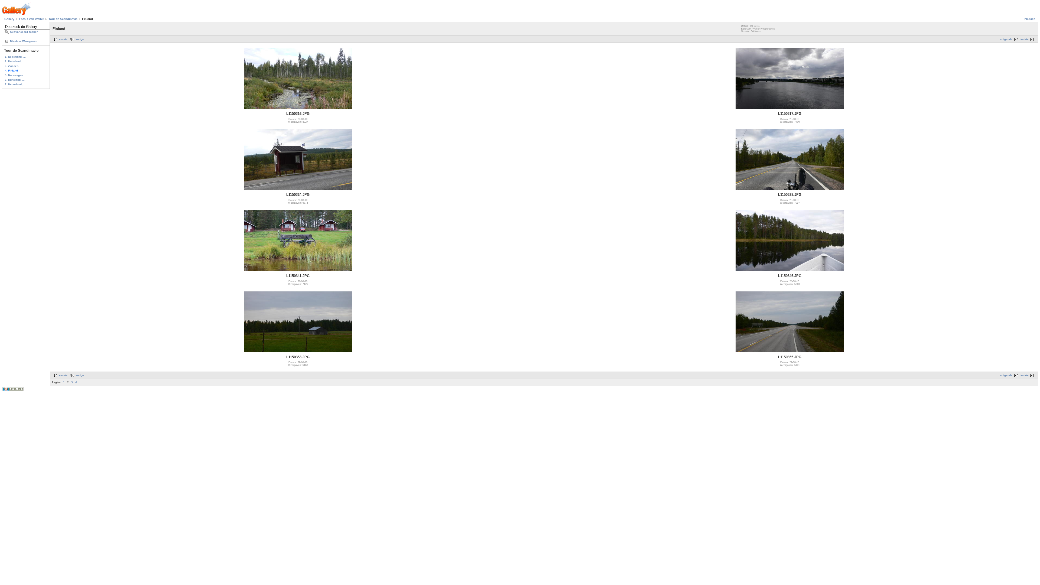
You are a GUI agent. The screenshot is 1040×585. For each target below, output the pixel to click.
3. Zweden (11, 65)
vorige (80, 39)
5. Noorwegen (14, 75)
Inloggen (1029, 18)
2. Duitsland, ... (15, 61)
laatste (1024, 39)
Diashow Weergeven (23, 41)
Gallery (9, 19)
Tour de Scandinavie (62, 19)
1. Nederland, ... (15, 56)
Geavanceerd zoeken (24, 31)
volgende (1006, 39)
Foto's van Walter (31, 19)
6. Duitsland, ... (15, 79)
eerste (63, 39)
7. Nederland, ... (15, 84)
